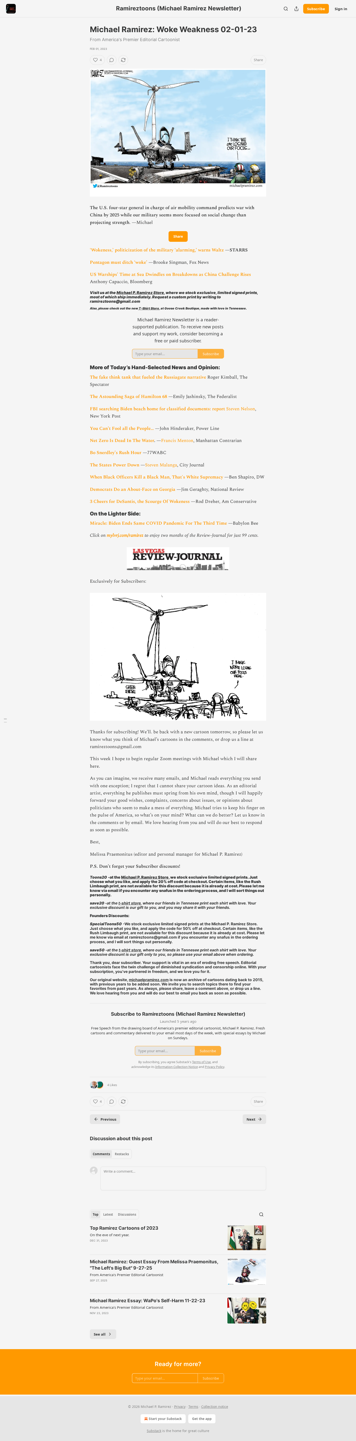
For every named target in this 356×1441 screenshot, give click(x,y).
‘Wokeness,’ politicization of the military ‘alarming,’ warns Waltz (157, 250)
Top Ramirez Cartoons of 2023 (124, 1228)
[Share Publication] (296, 9)
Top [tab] (95, 1214)
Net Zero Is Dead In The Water (122, 440)
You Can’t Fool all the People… (122, 428)
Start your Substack (165, 1418)
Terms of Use (201, 1062)
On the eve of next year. (109, 1234)
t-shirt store (129, 903)
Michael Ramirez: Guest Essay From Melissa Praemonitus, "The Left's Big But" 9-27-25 (154, 1265)
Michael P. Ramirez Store (140, 292)
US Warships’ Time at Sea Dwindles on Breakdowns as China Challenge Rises (170, 274)
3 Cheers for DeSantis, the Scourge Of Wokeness (140, 501)
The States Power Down (115, 465)
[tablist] (111, 1154)
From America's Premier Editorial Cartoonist (126, 1274)
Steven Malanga (161, 465)
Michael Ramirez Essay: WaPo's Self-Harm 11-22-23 (147, 1300)
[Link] (83, 367)
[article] (178, 1238)
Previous (108, 1119)
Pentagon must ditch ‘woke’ (118, 262)
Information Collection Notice (176, 1067)
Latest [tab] (108, 1214)
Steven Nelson (240, 408)
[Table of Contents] (5, 720)
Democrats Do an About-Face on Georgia (132, 489)
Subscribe (316, 8)
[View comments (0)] (111, 60)
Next (251, 1119)
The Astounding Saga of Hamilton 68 (128, 396)
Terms (193, 1406)
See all (100, 1334)
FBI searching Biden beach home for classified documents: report (158, 408)
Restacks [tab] (122, 1154)
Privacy (180, 1406)
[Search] (286, 9)
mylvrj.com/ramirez (125, 535)
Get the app (202, 1418)
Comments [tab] (101, 1154)
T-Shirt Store (148, 308)
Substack (154, 1430)
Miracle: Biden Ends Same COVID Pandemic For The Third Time (158, 523)
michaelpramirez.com (149, 980)
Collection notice (214, 1406)
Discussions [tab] (127, 1214)
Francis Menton (177, 440)
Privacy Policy (214, 1067)
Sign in (341, 8)
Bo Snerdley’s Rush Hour (115, 452)
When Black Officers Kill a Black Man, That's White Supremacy (156, 477)
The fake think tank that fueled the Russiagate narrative (148, 377)
